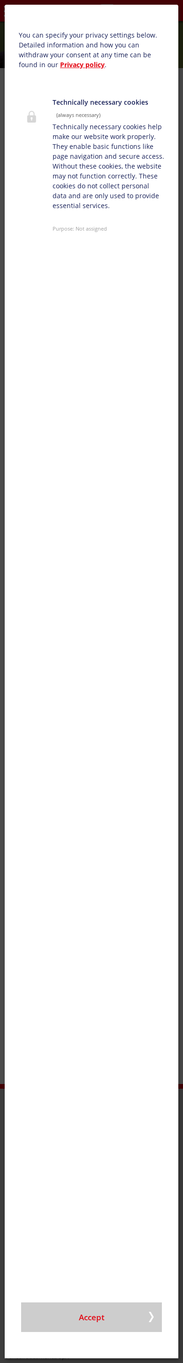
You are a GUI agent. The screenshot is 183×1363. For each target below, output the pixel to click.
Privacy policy (82, 64)
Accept (92, 1317)
